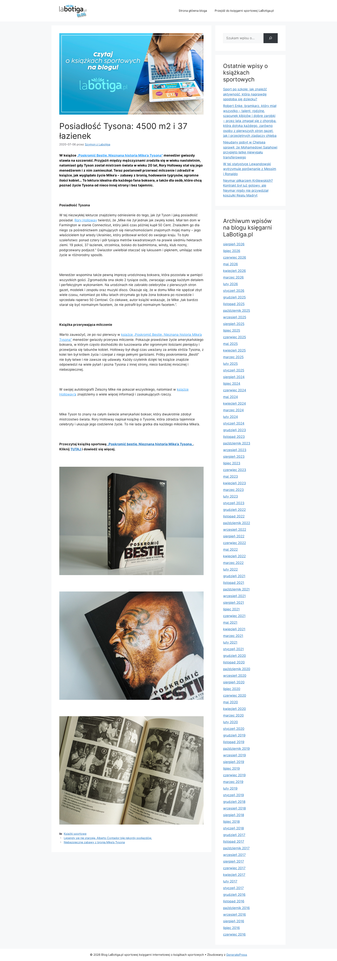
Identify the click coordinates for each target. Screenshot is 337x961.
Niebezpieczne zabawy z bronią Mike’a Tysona (94, 842)
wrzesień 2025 (234, 317)
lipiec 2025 (231, 330)
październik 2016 (236, 908)
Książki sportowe (75, 833)
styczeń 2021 (233, 649)
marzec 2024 (233, 410)
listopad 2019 (233, 742)
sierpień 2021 (233, 603)
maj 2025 (230, 344)
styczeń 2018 (233, 828)
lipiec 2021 (231, 609)
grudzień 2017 (234, 835)
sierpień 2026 (234, 244)
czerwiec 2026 (234, 257)
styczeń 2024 (233, 423)
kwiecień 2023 (234, 483)
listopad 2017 (233, 841)
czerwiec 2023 (234, 470)
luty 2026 (230, 284)
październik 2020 (236, 669)
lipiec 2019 (231, 768)
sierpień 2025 (233, 324)
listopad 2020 (234, 662)
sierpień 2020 (234, 682)
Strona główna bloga (193, 10)
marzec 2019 (233, 782)
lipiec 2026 (231, 251)
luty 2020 (230, 722)
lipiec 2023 (231, 463)
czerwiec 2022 (234, 543)
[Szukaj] (270, 38)
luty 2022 (230, 569)
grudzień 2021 (234, 576)
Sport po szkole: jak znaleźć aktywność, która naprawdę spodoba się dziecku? (245, 94)
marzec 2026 (233, 277)
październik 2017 (236, 848)
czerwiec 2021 (234, 616)
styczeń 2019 (233, 795)
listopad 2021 (233, 583)
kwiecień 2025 (234, 350)
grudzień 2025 (234, 297)
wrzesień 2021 (234, 596)
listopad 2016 (233, 901)
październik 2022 (236, 523)
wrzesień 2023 (234, 450)
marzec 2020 (233, 715)
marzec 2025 (233, 357)
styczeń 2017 (233, 888)
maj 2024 (230, 397)
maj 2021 (230, 622)
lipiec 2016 (231, 928)
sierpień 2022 (233, 536)
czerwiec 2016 (234, 934)
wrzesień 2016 (234, 914)
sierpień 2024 (234, 377)
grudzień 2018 (234, 802)
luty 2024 (230, 417)
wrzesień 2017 (234, 855)
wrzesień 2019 (234, 755)
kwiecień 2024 (234, 403)
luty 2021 (230, 642)
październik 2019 (236, 749)
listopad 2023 (234, 437)
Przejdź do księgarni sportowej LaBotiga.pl (244, 10)
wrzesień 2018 (234, 808)
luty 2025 (230, 364)
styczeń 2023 (233, 503)
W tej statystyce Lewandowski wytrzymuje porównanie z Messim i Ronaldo (249, 169)
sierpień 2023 (234, 457)
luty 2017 (230, 881)
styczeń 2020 (233, 729)
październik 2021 (236, 589)
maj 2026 (230, 264)
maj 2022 (230, 549)
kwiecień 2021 (234, 629)
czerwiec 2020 (234, 695)
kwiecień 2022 (234, 556)
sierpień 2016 (233, 921)
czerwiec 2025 (234, 337)
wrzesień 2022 (234, 530)
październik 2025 (236, 311)
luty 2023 (230, 496)
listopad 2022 (234, 516)
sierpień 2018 (233, 815)
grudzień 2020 (234, 656)
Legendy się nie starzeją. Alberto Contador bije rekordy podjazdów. (108, 838)
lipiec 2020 (231, 689)
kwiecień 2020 (234, 709)
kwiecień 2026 (234, 271)
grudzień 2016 (234, 895)
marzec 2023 (233, 490)
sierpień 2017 (233, 861)
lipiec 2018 (231, 822)
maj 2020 (230, 702)
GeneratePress (236, 955)
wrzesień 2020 (234, 676)
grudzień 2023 (234, 430)
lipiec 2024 (231, 384)
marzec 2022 (233, 563)
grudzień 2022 (234, 510)
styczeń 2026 (233, 291)
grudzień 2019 (234, 735)
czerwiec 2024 (234, 390)
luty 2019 (230, 788)
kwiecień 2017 (234, 875)
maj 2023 (230, 476)
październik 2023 (236, 443)
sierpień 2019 (233, 762)
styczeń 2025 (233, 370)
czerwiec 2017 (234, 868)
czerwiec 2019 (234, 775)
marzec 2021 (233, 636)
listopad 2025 (234, 304)
